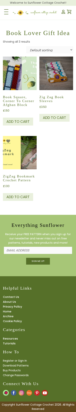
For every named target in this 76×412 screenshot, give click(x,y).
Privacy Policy (12, 307)
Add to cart (18, 121)
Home (7, 311)
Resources (10, 339)
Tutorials (9, 343)
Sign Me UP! (38, 261)
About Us (9, 302)
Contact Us (11, 297)
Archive (8, 316)
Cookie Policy (12, 321)
